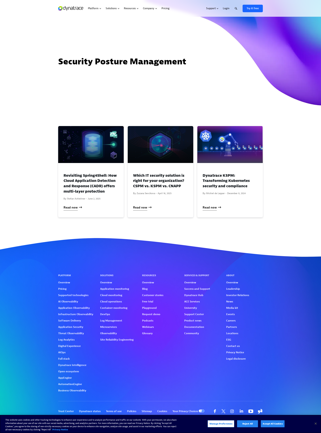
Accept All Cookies (273, 423)
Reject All (247, 423)
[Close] (315, 423)
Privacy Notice (60, 429)
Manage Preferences (220, 423)
